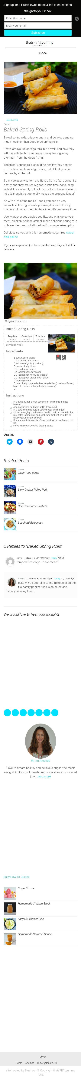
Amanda (21, 578)
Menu (42, 53)
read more (44, 776)
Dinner (7, 124)
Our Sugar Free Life (47, 1062)
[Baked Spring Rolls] (40, 88)
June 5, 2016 (12, 120)
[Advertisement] (40, 827)
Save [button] (58, 359)
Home (19, 1062)
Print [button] (64, 359)
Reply (54, 558)
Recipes (29, 1062)
